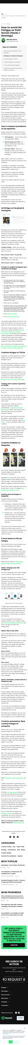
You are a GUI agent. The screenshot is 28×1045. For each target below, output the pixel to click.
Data (18, 850)
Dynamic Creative (11, 314)
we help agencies (12, 792)
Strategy (3, 850)
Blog (2, 14)
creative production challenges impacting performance (12, 331)
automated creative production (13, 778)
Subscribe (14, 945)
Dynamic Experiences (12, 316)
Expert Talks (20, 846)
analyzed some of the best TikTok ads (12, 379)
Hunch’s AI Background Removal (13, 623)
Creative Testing (6, 846)
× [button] (25, 1028)
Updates (20, 856)
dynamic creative (6, 813)
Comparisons (12, 850)
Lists (14, 846)
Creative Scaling (6, 853)
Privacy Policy (6, 1034)
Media (23, 850)
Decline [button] (16, 1042)
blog (9, 477)
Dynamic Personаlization (8, 856)
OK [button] (10, 1042)
